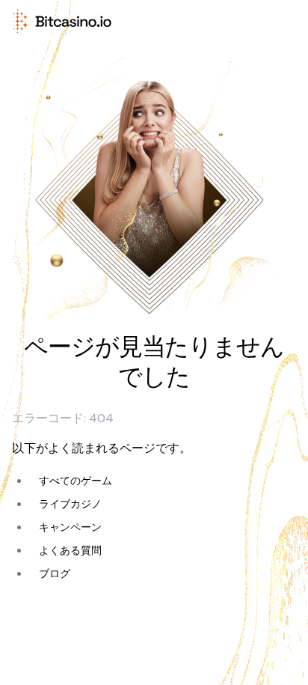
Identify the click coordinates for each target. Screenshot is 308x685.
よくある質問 (70, 550)
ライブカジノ (70, 504)
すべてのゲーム (75, 480)
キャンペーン (70, 527)
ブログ (54, 573)
